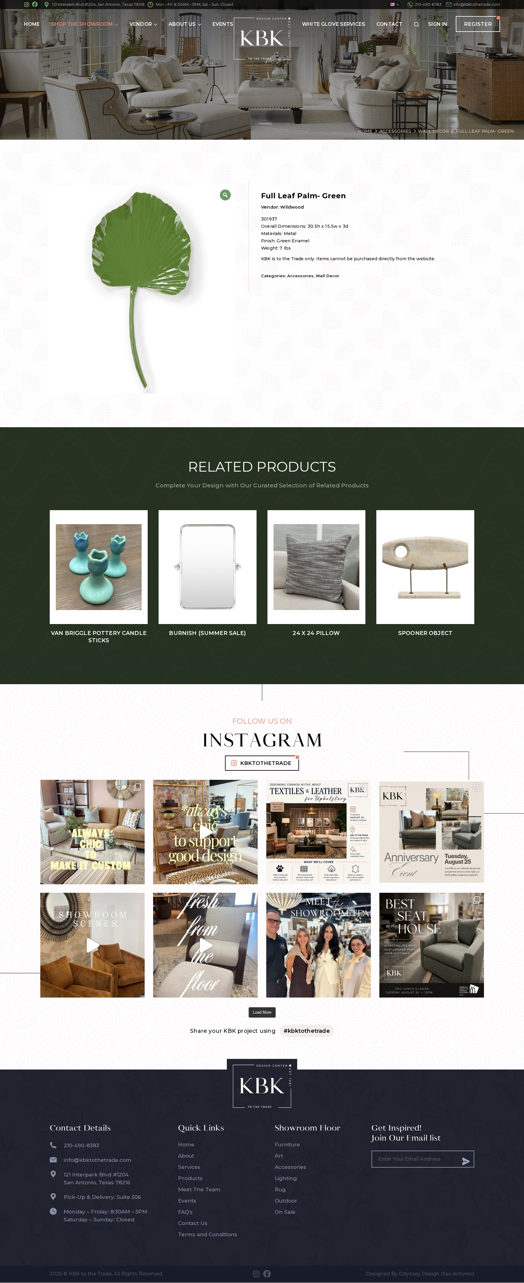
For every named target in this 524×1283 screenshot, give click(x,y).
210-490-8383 (428, 4)
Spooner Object (425, 633)
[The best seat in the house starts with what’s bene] (431, 945)
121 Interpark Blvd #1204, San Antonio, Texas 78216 (98, 4)
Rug (280, 1189)
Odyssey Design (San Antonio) (436, 1274)
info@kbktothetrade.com (476, 4)
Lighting (286, 1178)
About (186, 1156)
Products (190, 1178)
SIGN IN (437, 24)
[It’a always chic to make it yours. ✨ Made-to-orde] (92, 832)
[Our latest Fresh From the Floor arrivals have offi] (92, 945)
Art (279, 1156)
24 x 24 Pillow (316, 633)
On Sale (285, 1212)
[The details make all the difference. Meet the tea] (318, 945)
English (394, 4)
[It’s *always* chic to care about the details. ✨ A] (205, 832)
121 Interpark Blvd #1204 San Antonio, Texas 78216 (97, 1179)
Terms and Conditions (207, 1234)
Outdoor (286, 1201)
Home (186, 1144)
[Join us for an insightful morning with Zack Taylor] (318, 832)
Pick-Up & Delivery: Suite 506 (102, 1197)
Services (189, 1167)
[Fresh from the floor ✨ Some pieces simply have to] (205, 945)
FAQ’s (185, 1212)
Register (478, 24)
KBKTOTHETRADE (265, 763)
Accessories (300, 275)
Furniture (287, 1144)
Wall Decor (327, 275)
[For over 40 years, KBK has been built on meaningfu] (431, 832)
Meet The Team (199, 1189)
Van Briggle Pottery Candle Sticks (98, 637)
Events (187, 1201)
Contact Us (192, 1223)
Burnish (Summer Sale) (207, 633)
